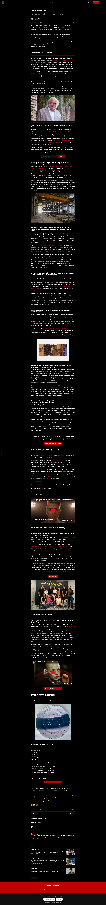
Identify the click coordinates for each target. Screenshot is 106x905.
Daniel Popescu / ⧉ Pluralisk (39, 834)
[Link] (29, 53)
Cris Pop (68, 546)
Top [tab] (32, 845)
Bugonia (33, 628)
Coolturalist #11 (35, 868)
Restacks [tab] (39, 822)
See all (33, 877)
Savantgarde (51, 482)
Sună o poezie (41, 482)
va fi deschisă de (71, 626)
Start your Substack (50, 899)
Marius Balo (51, 546)
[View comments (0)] (43, 865)
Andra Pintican (43, 546)
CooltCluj (63, 796)
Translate (33, 8)
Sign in (102, 2)
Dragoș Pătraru (35, 546)
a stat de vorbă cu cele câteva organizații (55, 477)
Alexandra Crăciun (59, 546)
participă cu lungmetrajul (63, 140)
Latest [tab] (35, 845)
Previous (35, 813)
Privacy (52, 896)
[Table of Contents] (1, 452)
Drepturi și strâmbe (43, 485)
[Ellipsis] (75, 834)
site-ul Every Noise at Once (59, 461)
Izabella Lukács (37, 18)
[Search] (88, 2)
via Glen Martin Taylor (58, 701)
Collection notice (61, 896)
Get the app (59, 899)
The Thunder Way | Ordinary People (65, 537)
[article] (53, 852)
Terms (56, 896)
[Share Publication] (91, 2)
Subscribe (96, 2)
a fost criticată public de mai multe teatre (45, 245)
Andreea (37, 557)
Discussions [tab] (40, 845)
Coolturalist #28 (35, 849)
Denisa (43, 557)
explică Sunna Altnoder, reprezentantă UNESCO (49, 388)
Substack (47, 902)
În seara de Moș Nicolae (55, 142)
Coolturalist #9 (35, 859)
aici (50, 778)
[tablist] (36, 822)
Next (71, 813)
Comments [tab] (33, 822)
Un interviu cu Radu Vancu (45, 456)
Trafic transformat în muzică (46, 492)
